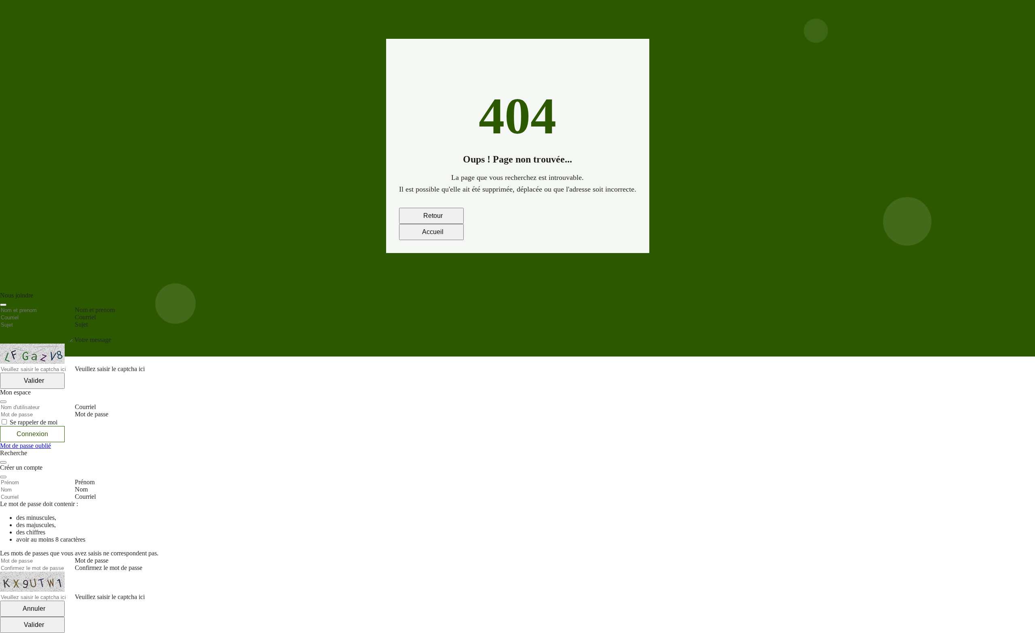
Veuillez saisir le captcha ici (110, 596)
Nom (81, 489)
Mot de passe (91, 560)
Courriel (85, 496)
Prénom (85, 482)
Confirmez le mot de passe (108, 567)
